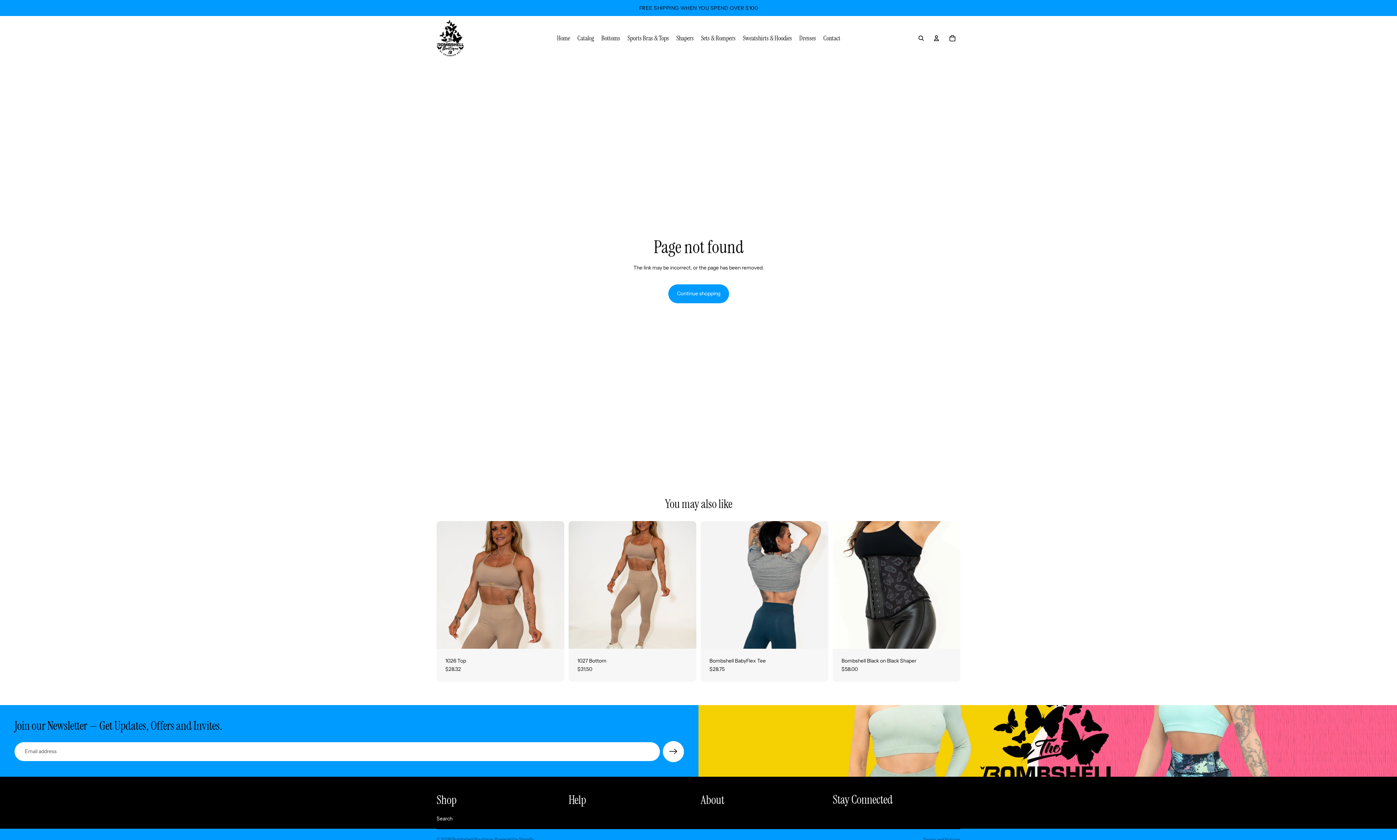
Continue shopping (698, 293)
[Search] (921, 38)
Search (445, 818)
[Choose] (553, 637)
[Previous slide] (447, 585)
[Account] (936, 38)
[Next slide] (553, 585)
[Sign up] (673, 751)
